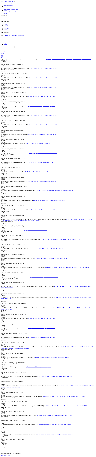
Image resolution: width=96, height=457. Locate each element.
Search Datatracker (8, 5)
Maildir (5, 455)
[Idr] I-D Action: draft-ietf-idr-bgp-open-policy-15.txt (38, 367)
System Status (21, 35)
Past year (6, 29)
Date (5, 43)
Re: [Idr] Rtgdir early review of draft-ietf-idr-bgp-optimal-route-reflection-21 (55, 424)
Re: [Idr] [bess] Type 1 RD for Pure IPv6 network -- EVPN (43, 68)
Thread (5, 44)
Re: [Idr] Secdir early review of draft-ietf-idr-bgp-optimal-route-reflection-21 (55, 415)
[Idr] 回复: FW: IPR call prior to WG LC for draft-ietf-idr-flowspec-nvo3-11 (55, 190)
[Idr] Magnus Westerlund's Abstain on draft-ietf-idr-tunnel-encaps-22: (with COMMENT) (64, 396)
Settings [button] (5, 10)
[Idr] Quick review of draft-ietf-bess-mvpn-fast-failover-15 (42, 181)
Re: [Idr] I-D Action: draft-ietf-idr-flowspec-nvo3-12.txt (40, 162)
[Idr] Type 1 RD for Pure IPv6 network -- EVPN (35, 230)
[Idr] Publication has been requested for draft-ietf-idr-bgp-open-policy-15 (52, 357)
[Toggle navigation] (14, 1)
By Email (14, 35)
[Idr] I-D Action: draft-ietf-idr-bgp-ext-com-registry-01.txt (41, 106)
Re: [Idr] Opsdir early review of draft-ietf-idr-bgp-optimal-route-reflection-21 (55, 376)
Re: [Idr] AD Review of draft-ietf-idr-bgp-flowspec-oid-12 (42, 134)
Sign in (5, 13)
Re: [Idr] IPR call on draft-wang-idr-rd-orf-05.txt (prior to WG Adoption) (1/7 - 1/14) (61, 239)
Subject (2, 53)
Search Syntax (7, 9)
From (2, 55)
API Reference (14, 9)
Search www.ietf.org (8, 3)
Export (5, 51)
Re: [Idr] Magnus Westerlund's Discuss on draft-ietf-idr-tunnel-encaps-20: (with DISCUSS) (65, 405)
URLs (9, 455)
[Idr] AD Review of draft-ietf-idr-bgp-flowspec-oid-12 (39, 143)
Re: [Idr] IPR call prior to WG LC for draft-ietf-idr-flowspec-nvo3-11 (49, 200)
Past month (6, 28)
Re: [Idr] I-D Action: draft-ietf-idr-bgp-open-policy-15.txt (41, 96)
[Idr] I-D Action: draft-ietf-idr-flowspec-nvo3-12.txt (37, 171)
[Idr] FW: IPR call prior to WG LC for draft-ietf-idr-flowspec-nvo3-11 (50, 258)
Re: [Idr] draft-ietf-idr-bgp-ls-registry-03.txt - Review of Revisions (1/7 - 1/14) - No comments (67, 267)
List (1, 57)
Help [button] (5, 7)
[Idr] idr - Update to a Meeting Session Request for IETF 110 (43, 277)
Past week (6, 27)
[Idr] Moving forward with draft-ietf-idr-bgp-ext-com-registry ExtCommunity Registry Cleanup (68, 59)
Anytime (6, 24)
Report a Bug (8, 35)
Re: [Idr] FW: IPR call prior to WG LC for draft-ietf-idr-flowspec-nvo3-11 (53, 248)
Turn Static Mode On (12, 11)
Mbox (2, 455)
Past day (6, 25)
